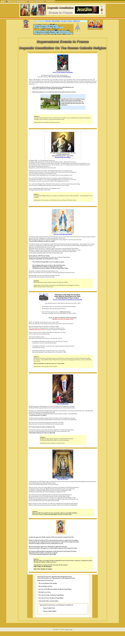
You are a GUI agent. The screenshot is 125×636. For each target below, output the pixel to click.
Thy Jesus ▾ (32, 1)
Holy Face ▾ (11, 1)
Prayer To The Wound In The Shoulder (63, 72)
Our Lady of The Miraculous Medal (63, 234)
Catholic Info (76, 21)
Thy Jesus (64, 21)
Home (3, 1)
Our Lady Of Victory (62, 479)
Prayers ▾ (41, 1)
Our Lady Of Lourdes (62, 404)
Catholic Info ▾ (50, 1)
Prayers (70, 21)
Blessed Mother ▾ (22, 1)
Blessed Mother (56, 21)
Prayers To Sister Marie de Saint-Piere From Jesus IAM (67, 299)
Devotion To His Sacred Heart (63, 157)
